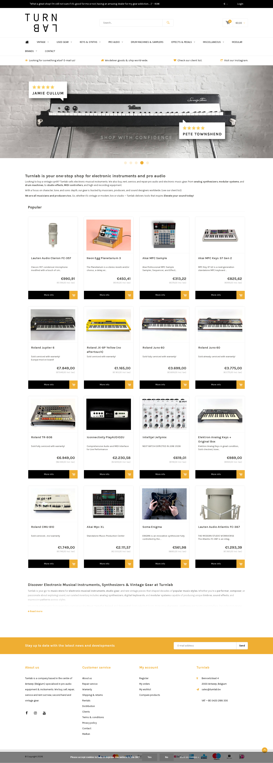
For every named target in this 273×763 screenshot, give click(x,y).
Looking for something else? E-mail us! (52, 60)
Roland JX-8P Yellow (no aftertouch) (104, 350)
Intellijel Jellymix (154, 437)
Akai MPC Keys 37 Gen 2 (215, 258)
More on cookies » (189, 757)
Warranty (87, 689)
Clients (86, 711)
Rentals (86, 700)
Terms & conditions (93, 717)
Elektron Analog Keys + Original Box (214, 439)
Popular (35, 207)
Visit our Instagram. (236, 60)
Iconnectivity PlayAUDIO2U (105, 437)
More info (49, 295)
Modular (237, 42)
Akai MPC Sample (154, 258)
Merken (86, 734)
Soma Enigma (152, 527)
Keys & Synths (88, 42)
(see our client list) (171, 190)
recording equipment (110, 185)
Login (240, 3)
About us (87, 678)
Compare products (149, 695)
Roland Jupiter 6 (42, 347)
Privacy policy (89, 722)
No (166, 757)
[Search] (168, 23)
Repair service (90, 683)
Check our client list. (190, 60)
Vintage (41, 42)
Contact (50, 51)
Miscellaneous (212, 42)
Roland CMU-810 (42, 527)
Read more (35, 611)
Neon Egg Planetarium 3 (104, 258)
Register (143, 678)
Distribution (88, 706)
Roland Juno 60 (153, 347)
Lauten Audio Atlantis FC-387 (219, 527)
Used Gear (63, 42)
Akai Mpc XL (95, 527)
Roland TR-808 (41, 437)
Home (26, 42)
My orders (144, 683)
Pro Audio (114, 42)
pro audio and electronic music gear (167, 181)
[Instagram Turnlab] (35, 713)
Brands (29, 51)
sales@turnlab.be (211, 689)
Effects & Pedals (181, 42)
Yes (150, 757)
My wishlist (145, 689)
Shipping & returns (92, 695)
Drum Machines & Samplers (147, 42)
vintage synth (51, 181)
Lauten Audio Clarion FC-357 (51, 258)
